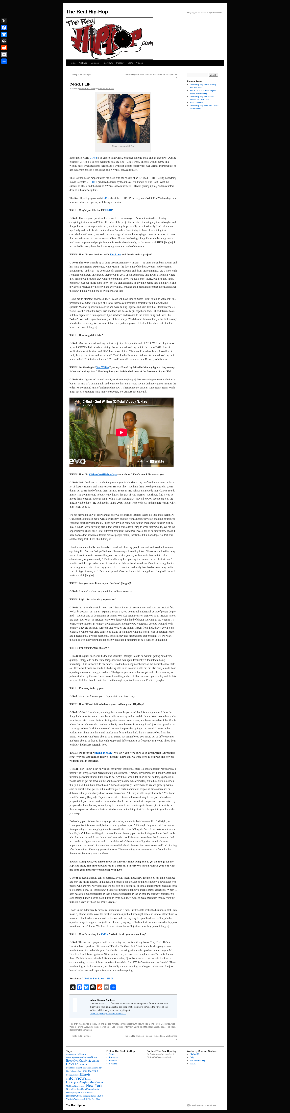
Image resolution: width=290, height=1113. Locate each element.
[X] (4, 20)
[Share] (4, 61)
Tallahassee (153, 1026)
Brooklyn (72, 1060)
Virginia (70, 1098)
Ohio (83, 1088)
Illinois (85, 1074)
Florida (167, 1023)
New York (94, 1085)
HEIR (91, 181)
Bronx (94, 1057)
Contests (95, 62)
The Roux (115, 254)
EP (162, 1023)
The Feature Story (197, 1060)
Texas (162, 1026)
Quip (192, 1057)
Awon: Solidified (196, 102)
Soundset (86, 1096)
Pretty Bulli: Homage (80, 74)
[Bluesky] (4, 34)
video (100, 1095)
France (75, 1071)
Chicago (72, 1063)
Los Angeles (73, 1082)
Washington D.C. (81, 1099)
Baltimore (81, 1054)
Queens (79, 1095)
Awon (74, 1054)
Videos (139, 62)
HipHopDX (194, 1054)
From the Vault (90, 1071)
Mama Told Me (103, 752)
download (87, 1067)
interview (96, 1023)
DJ (86, 1064)
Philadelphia (71, 1092)
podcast (81, 1092)
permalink (87, 1029)
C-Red (93, 157)
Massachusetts (96, 1082)
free (79, 1071)
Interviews (108, 62)
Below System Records (75, 1057)
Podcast (120, 62)
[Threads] (4, 41)
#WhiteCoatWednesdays (103, 474)
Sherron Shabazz (106, 88)
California (85, 1060)
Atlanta (69, 1054)
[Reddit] (4, 47)
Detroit (81, 1064)
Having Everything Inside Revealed (93, 1026)
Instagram (113, 1057)
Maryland (84, 1082)
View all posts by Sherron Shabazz (108, 1013)
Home (73, 62)
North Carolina (73, 1088)
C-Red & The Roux (151, 1023)
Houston (120, 1026)
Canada (95, 1060)
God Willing (102, 367)
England (94, 1067)
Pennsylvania (92, 1088)
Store (130, 62)
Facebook (113, 1060)
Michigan (70, 1086)
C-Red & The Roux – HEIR (98, 978)
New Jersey (80, 1085)
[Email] (4, 54)
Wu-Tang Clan (94, 1099)
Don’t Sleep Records (74, 1067)
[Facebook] (4, 27)
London (88, 1079)
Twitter (112, 1054)
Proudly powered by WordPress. (203, 1105)
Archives (83, 62)
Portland (90, 1092)
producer (70, 1095)
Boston (88, 1057)
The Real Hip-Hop (87, 11)
